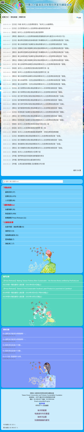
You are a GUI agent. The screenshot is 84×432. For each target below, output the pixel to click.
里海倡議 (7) (9, 239)
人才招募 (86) (10, 200)
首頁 (79, 17)
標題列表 (22, 17)
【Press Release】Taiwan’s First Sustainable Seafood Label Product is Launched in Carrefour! (37, 289)
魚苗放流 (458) (10, 214)
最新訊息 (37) (10, 192)
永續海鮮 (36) (10, 209)
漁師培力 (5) (9, 231)
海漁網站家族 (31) (11, 235)
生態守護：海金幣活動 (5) (14, 227)
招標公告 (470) (10, 196)
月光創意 (45, 405)
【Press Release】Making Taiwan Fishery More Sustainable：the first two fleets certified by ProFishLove (41, 281)
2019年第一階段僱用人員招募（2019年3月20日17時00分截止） (26, 293)
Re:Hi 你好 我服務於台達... (12, 357)
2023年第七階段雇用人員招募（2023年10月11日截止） (23, 297)
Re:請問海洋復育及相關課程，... (14, 334)
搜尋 (4, 181)
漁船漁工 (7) (9, 243)
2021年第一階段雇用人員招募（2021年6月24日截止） (22, 285)
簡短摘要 (14, 17)
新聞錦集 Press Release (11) (15, 218)
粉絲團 (43, 403)
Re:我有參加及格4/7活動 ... (12, 346)
